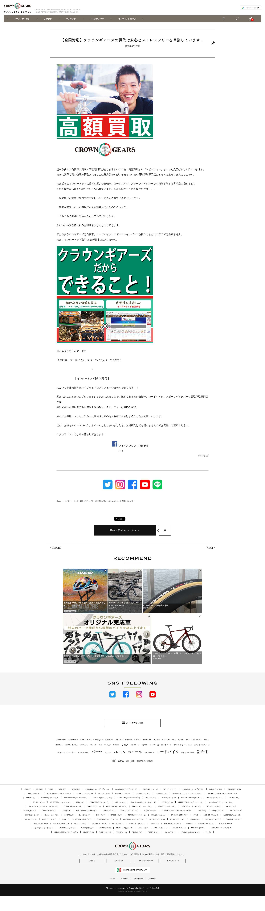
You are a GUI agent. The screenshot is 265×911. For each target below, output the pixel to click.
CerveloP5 (128, 739)
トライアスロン (83, 752)
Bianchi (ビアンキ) (30, 819)
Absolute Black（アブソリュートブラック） (187, 793)
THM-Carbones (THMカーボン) (86, 810)
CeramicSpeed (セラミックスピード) (143, 802)
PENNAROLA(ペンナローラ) (99, 802)
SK (91, 745)
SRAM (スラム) (88, 832)
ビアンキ (108, 752)
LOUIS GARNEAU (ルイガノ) (191, 798)
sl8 (95, 745)
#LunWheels (61, 740)
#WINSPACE (73, 740)
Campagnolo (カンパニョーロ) (107, 819)
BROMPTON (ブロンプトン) (81, 819)
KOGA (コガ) (68, 815)
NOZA (206, 739)
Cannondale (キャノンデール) (133, 819)
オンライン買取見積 (146, 861)
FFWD (196, 815)
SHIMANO (84, 745)
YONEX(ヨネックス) (169, 798)
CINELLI (137, 740)
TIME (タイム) (137, 832)
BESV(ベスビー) (161, 793)
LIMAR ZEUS (71, 611)
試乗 (132, 761)
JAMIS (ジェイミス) (34, 793)
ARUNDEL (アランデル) (84, 793)
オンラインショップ (127, 19)
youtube (152, 878)
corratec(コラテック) (234, 819)
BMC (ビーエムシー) (49, 819)
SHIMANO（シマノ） (198, 828)
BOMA (64, 819)
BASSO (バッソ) (116, 815)
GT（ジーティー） (170, 789)
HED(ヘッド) (30, 798)
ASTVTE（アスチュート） (167, 806)
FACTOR (166, 739)
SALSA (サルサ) (231, 806)
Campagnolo (98, 740)
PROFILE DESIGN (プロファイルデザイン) (222, 793)
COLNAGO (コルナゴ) (213, 819)
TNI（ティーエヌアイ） (215, 798)
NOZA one (59, 745)
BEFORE (56, 547)
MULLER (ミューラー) (122, 793)
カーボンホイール (164, 745)
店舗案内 (92, 861)
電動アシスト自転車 (145, 761)
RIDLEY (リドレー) (160, 828)
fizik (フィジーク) (236, 810)
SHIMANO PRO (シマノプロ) (221, 828)
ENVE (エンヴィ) (80, 823)
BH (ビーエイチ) (104, 793)
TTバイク (107, 745)
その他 (208, 832)
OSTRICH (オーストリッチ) (102, 798)
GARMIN (189, 823)
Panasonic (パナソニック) (49, 798)
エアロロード (135, 745)
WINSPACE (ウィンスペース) (60, 802)
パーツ (97, 752)
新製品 (121, 761)
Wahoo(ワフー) (170, 832)
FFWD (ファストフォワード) (191, 806)
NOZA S (67, 745)
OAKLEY (27, 789)
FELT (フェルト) (117, 823)
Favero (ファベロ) (215, 789)
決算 (127, 761)
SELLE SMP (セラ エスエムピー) (129, 798)
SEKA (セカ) (80, 802)
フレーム (119, 752)
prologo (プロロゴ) (218, 810)
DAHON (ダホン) (39, 802)
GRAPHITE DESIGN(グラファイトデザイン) (177, 810)
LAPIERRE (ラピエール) (67, 828)
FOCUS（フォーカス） (137, 823)
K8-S (188, 739)
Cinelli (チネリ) (195, 819)
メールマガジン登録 (134, 723)
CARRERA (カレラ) (234, 789)
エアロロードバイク (148, 745)
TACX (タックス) (105, 832)
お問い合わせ (119, 861)
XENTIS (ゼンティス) (32, 815)
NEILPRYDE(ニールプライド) (142, 806)
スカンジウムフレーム (202, 745)
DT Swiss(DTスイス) (143, 793)
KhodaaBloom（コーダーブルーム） (97, 789)
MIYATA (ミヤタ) (167, 802)
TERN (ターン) (121, 832)
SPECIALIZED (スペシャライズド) (66, 832)
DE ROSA (147, 740)
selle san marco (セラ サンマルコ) (75, 798)
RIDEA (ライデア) (109, 810)
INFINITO (181, 739)
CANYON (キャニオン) (157, 819)
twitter (112, 878)
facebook (124, 878)
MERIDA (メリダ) (105, 828)
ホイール (134, 752)
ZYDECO (116, 745)
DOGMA (156, 740)
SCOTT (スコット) (179, 828)
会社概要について (173, 861)
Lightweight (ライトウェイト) (43, 828)
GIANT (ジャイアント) (206, 823)
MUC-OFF (62, 789)
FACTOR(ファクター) (99, 823)
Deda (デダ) (202, 810)
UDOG (50, 789)
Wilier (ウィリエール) (158, 815)
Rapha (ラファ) (143, 828)
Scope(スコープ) (84, 815)
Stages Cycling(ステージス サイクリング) (43, 806)
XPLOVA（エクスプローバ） (190, 832)
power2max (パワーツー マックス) (220, 802)
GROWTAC (76, 789)
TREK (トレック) (153, 832)
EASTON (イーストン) (61, 823)
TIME (100, 745)
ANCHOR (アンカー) (211, 815)
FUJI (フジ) (155, 823)
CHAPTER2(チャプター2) (72, 806)
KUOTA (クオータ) (225, 823)
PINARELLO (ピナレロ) (124, 828)
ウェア (124, 744)
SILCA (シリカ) (234, 798)
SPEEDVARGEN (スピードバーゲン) (190, 802)
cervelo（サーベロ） (177, 819)
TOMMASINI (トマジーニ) (137, 815)
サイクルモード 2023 (183, 745)
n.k (207, 456)
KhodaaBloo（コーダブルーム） (193, 789)
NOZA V (75, 745)
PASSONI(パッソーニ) (150, 789)
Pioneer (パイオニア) (49, 810)
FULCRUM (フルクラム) (172, 823)
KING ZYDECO (197, 739)
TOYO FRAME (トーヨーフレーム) (59, 793)
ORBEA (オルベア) (30, 810)
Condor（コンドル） (52, 815)
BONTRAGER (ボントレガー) (116, 806)
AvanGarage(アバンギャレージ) (126, 789)
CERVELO (119, 740)
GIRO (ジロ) (66, 810)
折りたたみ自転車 (188, 752)
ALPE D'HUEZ (85, 740)
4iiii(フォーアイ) (150, 798)
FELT (174, 740)
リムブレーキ (149, 752)
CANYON (109, 740)
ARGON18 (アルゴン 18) (232, 815)
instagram (138, 878)
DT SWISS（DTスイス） (179, 815)
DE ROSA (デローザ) (41, 823)
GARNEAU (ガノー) (94, 806)
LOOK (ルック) (120, 802)
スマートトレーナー (66, 752)
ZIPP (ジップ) (100, 815)
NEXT (210, 547)
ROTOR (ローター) (213, 806)
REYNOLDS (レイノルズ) (129, 810)
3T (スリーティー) (150, 810)
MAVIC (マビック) (87, 828)
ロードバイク (71, 662)
